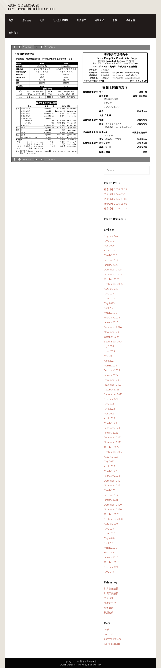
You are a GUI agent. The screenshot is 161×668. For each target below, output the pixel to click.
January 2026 (111, 264)
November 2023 (113, 384)
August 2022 (111, 456)
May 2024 (109, 355)
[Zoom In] (41, 47)
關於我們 (13, 32)
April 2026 (109, 250)
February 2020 (112, 552)
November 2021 (113, 485)
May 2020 (109, 538)
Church (63, 664)
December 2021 (113, 480)
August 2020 (111, 523)
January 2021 (111, 499)
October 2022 (111, 447)
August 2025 (111, 288)
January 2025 (111, 322)
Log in (107, 629)
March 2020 (110, 547)
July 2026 (109, 240)
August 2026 (111, 236)
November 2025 (113, 274)
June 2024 (109, 351)
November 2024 (113, 331)
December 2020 (113, 504)
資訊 (42, 20)
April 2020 (109, 543)
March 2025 (110, 312)
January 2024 (111, 375)
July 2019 (109, 571)
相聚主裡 (99, 20)
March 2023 (110, 423)
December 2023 (113, 379)
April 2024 (109, 360)
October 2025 (111, 279)
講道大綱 (109, 607)
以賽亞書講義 (111, 593)
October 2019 (111, 562)
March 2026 (110, 255)
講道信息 (26, 20)
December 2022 (113, 437)
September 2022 (113, 451)
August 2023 (111, 399)
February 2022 (112, 475)
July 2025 (109, 293)
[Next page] (19, 47)
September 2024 (113, 341)
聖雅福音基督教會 (24, 5)
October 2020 (111, 514)
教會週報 (109, 598)
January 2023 (111, 432)
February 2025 (112, 317)
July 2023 (109, 403)
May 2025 (109, 303)
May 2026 (109, 245)
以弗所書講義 (111, 588)
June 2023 (109, 408)
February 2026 (112, 260)
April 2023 (109, 418)
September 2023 (113, 394)
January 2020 (111, 557)
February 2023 (112, 427)
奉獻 (114, 20)
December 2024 (113, 327)
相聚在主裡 (110, 602)
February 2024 (112, 370)
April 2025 (109, 307)
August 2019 (111, 567)
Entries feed (110, 634)
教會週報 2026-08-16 (115, 194)
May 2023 (109, 413)
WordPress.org (112, 643)
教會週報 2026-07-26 (115, 208)
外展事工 (81, 20)
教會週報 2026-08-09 (115, 199)
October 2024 (111, 336)
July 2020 (109, 528)
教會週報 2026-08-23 (115, 189)
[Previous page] (14, 47)
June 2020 (109, 533)
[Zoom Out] (36, 47)
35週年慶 (130, 20)
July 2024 (109, 346)
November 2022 (113, 442)
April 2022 (109, 466)
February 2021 (112, 495)
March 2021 (110, 490)
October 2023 (111, 389)
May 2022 (109, 461)
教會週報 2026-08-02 (115, 203)
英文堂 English (61, 20)
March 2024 (110, 365)
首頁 (11, 20)
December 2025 (113, 269)
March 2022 (110, 471)
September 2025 (113, 283)
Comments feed (113, 638)
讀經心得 (109, 612)
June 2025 (109, 298)
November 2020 (113, 509)
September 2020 (113, 519)
